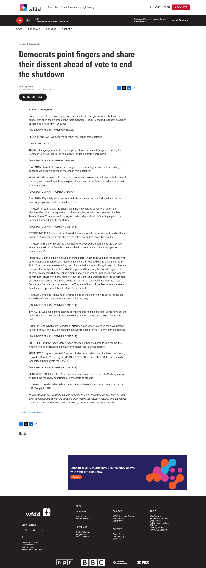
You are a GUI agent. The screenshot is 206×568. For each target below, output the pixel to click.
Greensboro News (28, 545)
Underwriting (118, 537)
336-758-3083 (82, 517)
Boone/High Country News (32, 550)
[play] (19, 20)
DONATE (182, 7)
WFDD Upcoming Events (123, 516)
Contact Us (118, 521)
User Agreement (157, 528)
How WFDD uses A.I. (158, 530)
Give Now (117, 539)
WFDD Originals (82, 537)
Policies (153, 525)
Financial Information (159, 519)
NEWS (78, 506)
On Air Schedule (83, 532)
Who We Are (155, 516)
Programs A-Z (82, 534)
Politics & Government (29, 44)
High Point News (28, 547)
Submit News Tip (83, 519)
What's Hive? (118, 519)
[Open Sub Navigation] (24, 29)
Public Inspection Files (159, 523)
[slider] (32, 20)
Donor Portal (162, 7)
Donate (76, 477)
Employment (155, 521)
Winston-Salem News (30, 542)
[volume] (28, 20)
